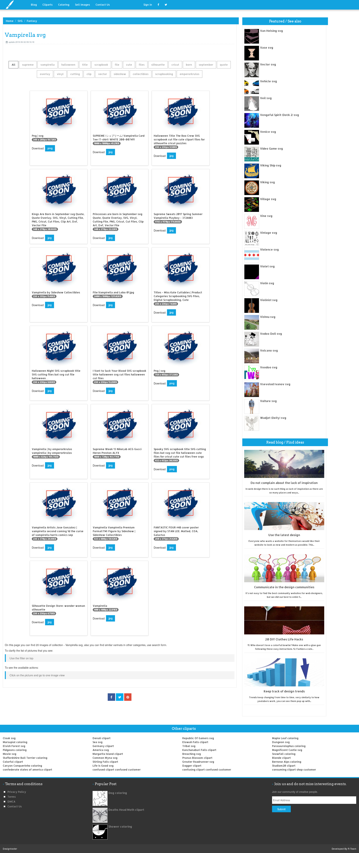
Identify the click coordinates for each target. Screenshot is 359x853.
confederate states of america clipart (27, 769)
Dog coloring (117, 793)
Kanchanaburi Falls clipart (199, 749)
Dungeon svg (281, 742)
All (13, 64)
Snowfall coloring (283, 753)
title (85, 64)
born (189, 64)
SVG (20, 20)
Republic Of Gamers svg (198, 738)
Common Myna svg (105, 757)
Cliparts (47, 4)
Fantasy (32, 20)
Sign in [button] (147, 4)
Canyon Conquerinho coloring (22, 765)
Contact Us (103, 4)
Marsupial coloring (15, 742)
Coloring (63, 4)
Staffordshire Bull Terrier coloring (25, 757)
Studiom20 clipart (283, 765)
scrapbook (101, 64)
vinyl (60, 74)
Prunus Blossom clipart (197, 757)
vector (102, 74)
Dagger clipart (191, 765)
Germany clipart (103, 746)
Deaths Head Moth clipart (126, 809)
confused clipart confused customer (117, 769)
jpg (110, 152)
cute (129, 64)
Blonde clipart (281, 757)
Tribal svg (188, 746)
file (117, 64)
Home (9, 20)
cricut (175, 64)
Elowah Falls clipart (195, 742)
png (50, 148)
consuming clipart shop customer (294, 769)
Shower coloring (120, 826)
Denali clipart (102, 738)
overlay (45, 74)
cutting (75, 74)
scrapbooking (164, 74)
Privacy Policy (16, 791)
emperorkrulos (189, 74)
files (142, 64)
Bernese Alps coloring (286, 761)
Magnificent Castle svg (287, 749)
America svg (101, 749)
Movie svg (9, 753)
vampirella (47, 64)
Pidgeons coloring (15, 749)
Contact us (14, 806)
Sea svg (97, 742)
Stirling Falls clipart (105, 761)
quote (224, 64)
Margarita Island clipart (108, 753)
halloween (68, 64)
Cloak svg (9, 738)
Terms (11, 796)
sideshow (120, 74)
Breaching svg (191, 753)
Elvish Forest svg (14, 746)
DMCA (11, 801)
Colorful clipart (13, 761)
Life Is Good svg (103, 765)
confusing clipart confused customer (206, 769)
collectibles (140, 74)
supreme (28, 64)
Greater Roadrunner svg (198, 761)
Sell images (82, 4)
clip (89, 74)
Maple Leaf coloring (285, 738)
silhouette (158, 64)
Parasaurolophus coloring (289, 746)
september (206, 64)
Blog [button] (34, 4)
